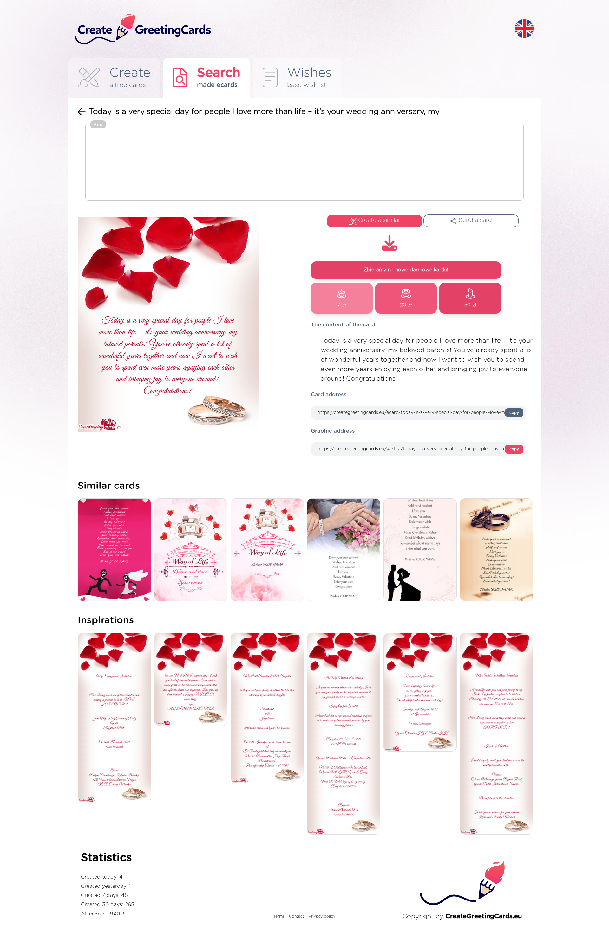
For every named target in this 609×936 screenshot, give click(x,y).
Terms (279, 916)
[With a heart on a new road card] (192, 550)
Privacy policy (322, 916)
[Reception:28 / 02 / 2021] (345, 734)
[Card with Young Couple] (421, 550)
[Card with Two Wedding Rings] (498, 550)
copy (514, 413)
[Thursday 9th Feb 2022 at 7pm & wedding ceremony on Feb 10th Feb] (498, 734)
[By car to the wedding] (269, 550)
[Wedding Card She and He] (345, 550)
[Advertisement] (304, 162)
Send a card (475, 220)
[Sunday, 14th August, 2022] (421, 693)
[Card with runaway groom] (116, 550)
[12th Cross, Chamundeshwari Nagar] (116, 718)
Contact (296, 916)
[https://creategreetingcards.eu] (289, 29)
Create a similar (379, 220)
